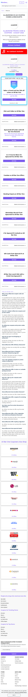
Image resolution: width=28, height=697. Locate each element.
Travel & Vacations (19, 663)
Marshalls (3, 599)
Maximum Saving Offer (10, 74)
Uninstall (17, 678)
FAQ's (2, 663)
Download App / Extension (21, 685)
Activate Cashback (14, 45)
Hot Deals (17, 659)
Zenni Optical (4, 607)
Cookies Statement (5, 669)
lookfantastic (4, 605)
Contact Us (3, 661)
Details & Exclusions (19, 121)
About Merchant (19, 74)
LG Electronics (4, 619)
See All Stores (4, 683)
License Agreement (5, 667)
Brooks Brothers (5, 603)
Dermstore (3, 601)
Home (2, 10)
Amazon (3, 613)
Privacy (16, 674)
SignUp (22, 2)
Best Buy (3, 617)
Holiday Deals (18, 661)
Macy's (2, 615)
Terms (16, 675)
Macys (2, 678)
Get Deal (14, 99)
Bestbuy (3, 675)
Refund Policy (18, 679)
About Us (3, 659)
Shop (16, 683)
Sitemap (17, 681)
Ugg (2, 679)
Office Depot (4, 621)
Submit (14, 654)
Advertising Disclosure (6, 665)
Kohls (2, 681)
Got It (14, 695)
